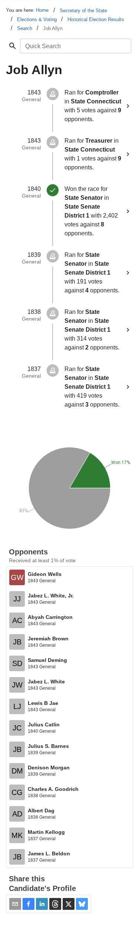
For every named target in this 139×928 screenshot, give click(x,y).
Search (24, 28)
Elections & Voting (37, 19)
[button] (28, 904)
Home (42, 10)
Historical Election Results (95, 19)
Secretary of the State (83, 10)
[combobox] (75, 46)
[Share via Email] (15, 904)
